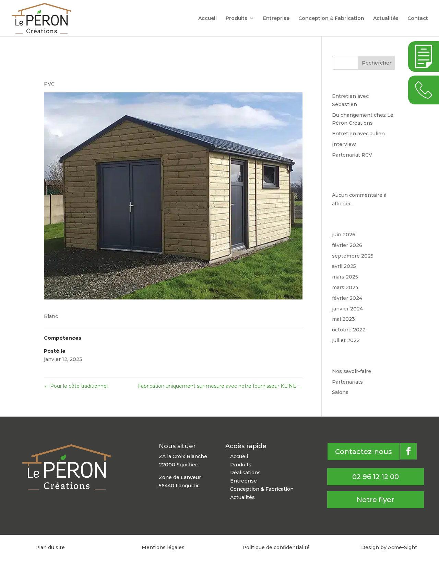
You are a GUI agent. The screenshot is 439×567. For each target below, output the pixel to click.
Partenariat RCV (352, 155)
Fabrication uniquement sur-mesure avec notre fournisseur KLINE (220, 386)
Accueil (207, 18)
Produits (236, 18)
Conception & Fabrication (331, 18)
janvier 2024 (347, 309)
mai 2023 (343, 319)
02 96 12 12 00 (375, 477)
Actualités (386, 18)
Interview (344, 144)
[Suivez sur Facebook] (408, 451)
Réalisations (245, 472)
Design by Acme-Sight (389, 547)
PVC (49, 84)
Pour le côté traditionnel (76, 386)
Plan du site (50, 547)
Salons (340, 392)
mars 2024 (345, 287)
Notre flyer (375, 500)
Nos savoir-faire (351, 371)
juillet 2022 (346, 340)
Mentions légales (163, 547)
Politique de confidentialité (276, 547)
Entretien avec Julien (358, 134)
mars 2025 (345, 277)
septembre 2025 (352, 256)
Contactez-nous (363, 451)
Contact (417, 18)
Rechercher (376, 63)
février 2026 (347, 245)
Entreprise (276, 18)
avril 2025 (344, 266)
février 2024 (347, 298)
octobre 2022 (349, 330)
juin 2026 (343, 234)
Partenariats (347, 382)
